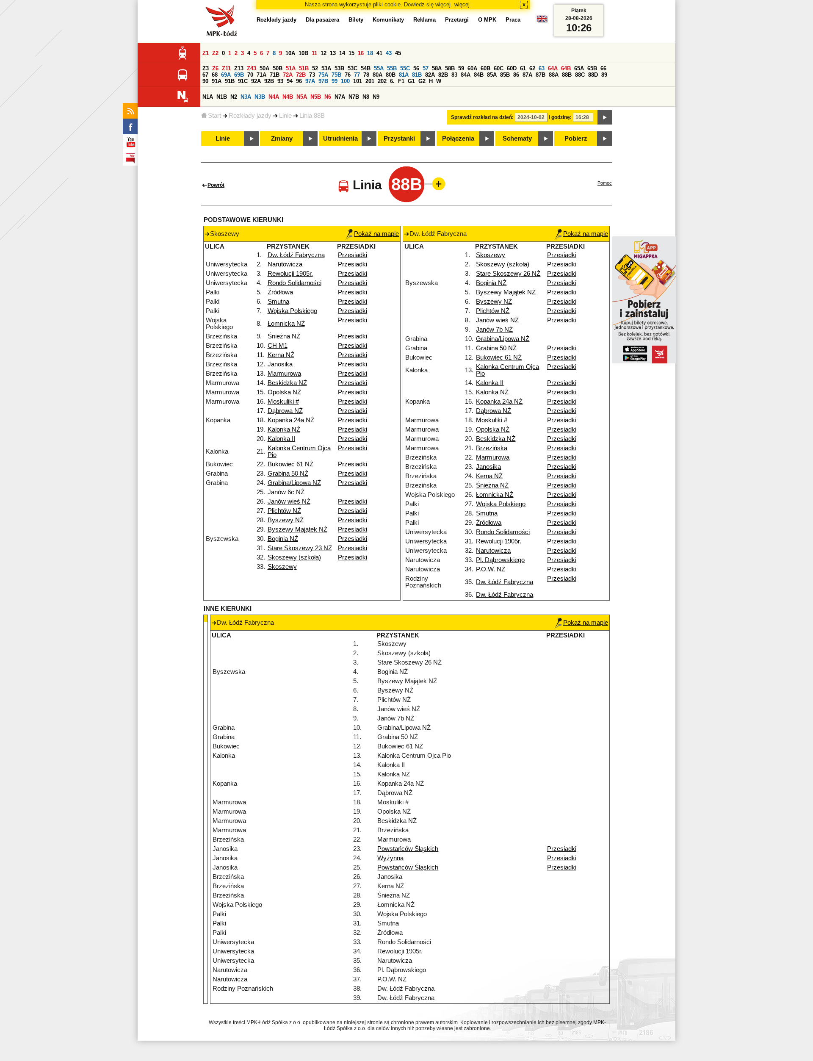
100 (345, 81)
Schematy (517, 138)
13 (333, 53)
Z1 (205, 53)
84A (465, 75)
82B (443, 75)
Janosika (280, 364)
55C (405, 68)
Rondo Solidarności (294, 283)
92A (256, 81)
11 (314, 53)
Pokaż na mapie (376, 233)
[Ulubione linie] (436, 183)
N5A (301, 97)
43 (389, 53)
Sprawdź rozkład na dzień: (482, 117)
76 (348, 75)
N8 (365, 97)
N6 (327, 97)
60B (485, 68)
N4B (287, 97)
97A (310, 81)
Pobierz (575, 138)
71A (261, 75)
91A (216, 81)
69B (239, 75)
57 (426, 68)
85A (492, 75)
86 (516, 75)
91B (230, 81)
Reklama (424, 20)
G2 (422, 81)
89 (604, 75)
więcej (462, 4)
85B (505, 75)
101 (357, 81)
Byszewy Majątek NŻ (297, 529)
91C (243, 81)
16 (361, 53)
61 (523, 68)
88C (580, 75)
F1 (401, 81)
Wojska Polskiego (292, 310)
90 (205, 81)
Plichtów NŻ (284, 510)
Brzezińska (491, 448)
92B (269, 81)
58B (450, 68)
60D (512, 68)
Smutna (278, 301)
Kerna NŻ (281, 355)
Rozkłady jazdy (250, 115)
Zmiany (282, 138)
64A (553, 68)
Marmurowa (284, 373)
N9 (376, 97)
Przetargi (457, 20)
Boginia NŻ (283, 538)
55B (392, 68)
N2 (233, 97)
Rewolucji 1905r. (290, 273)
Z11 (226, 68)
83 (454, 75)
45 (398, 53)
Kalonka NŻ (284, 429)
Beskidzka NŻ (287, 383)
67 (205, 75)
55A (379, 68)
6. (392, 81)
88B (567, 75)
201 (369, 81)
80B (390, 75)
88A (554, 75)
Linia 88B (312, 115)
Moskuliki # (283, 401)
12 (323, 53)
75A (323, 75)
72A (288, 75)
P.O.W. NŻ (490, 569)
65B (592, 68)
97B (323, 81)
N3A (246, 97)
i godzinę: (560, 117)
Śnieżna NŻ (284, 336)
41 (379, 53)
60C (498, 68)
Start (214, 115)
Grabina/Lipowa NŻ (294, 482)
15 (351, 53)
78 (366, 75)
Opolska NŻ (284, 392)
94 (290, 81)
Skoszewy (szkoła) (294, 557)
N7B (353, 97)
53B (339, 68)
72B (301, 75)
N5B (315, 97)
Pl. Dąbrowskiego (500, 560)
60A (472, 68)
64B (566, 68)
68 (215, 75)
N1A (207, 97)
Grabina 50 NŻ (288, 473)
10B (303, 53)
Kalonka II (281, 438)
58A (437, 68)
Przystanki (399, 138)
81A (404, 75)
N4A (273, 97)
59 (461, 68)
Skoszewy (282, 566)
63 (542, 68)
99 (334, 81)
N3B (259, 97)
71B (274, 75)
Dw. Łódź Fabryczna (296, 255)
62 (532, 68)
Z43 (251, 68)
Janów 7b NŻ (494, 329)
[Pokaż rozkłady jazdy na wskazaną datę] (604, 117)
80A (377, 75)
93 (280, 81)
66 (603, 68)
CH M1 (278, 345)
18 (370, 53)
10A (290, 53)
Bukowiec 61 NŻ (290, 464)
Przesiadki (352, 255)
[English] (542, 21)
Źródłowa (280, 292)
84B (479, 75)
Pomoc (604, 183)
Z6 (215, 68)
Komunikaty (388, 20)
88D (593, 75)
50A (264, 68)
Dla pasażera (322, 20)
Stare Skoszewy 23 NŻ (300, 548)
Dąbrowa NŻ (285, 410)
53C (352, 68)
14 (342, 53)
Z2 (215, 53)
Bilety (355, 20)
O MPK (487, 20)
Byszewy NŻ (286, 520)
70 (250, 75)
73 (312, 75)
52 (315, 68)
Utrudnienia (340, 138)
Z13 (238, 68)
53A (326, 68)
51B (304, 68)
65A (579, 68)
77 (357, 75)
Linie (285, 115)
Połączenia (458, 138)
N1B (221, 97)
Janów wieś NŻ (289, 501)
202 (382, 81)
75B (336, 75)
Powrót (215, 185)
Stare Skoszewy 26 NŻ (508, 273)
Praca (513, 20)
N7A (340, 97)
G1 (411, 81)
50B (277, 68)
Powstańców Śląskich (407, 848)
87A (527, 75)
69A (226, 75)
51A (291, 68)
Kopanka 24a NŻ (291, 420)
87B (540, 75)
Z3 (205, 68)
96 (299, 81)
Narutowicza (285, 264)
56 (416, 68)
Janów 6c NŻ (286, 492)
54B (366, 68)
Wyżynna (390, 858)
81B (417, 75)
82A (430, 75)
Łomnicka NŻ (286, 323)
